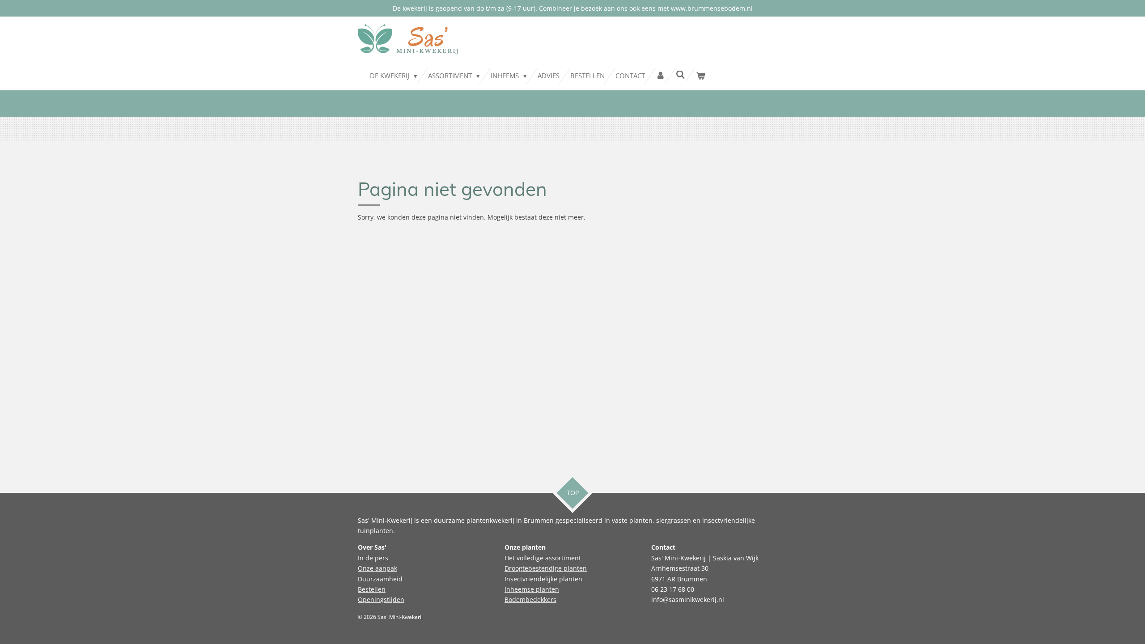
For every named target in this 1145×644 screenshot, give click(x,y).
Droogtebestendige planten (546, 568)
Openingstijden (381, 599)
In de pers (373, 558)
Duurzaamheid (380, 579)
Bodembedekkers (530, 599)
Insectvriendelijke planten (543, 579)
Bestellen (372, 589)
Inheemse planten (532, 589)
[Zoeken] (680, 74)
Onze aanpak (377, 568)
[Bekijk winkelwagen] (701, 76)
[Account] (660, 76)
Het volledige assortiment (543, 558)
